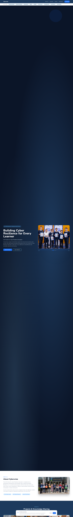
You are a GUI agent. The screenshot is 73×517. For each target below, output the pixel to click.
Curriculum (51, 1)
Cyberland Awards (11, 4)
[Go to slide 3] (53, 250)
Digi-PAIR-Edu (53, 4)
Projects (56, 1)
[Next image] (69, 250)
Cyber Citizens (40, 4)
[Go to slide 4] (54, 250)
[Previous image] (39, 250)
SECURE (35, 4)
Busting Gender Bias (19, 4)
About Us (46, 1)
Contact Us (67, 1)
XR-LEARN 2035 (46, 4)
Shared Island (26, 4)
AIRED (31, 4)
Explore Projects (7, 249)
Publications (61, 1)
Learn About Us (17, 249)
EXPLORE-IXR (59, 4)
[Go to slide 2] (52, 250)
